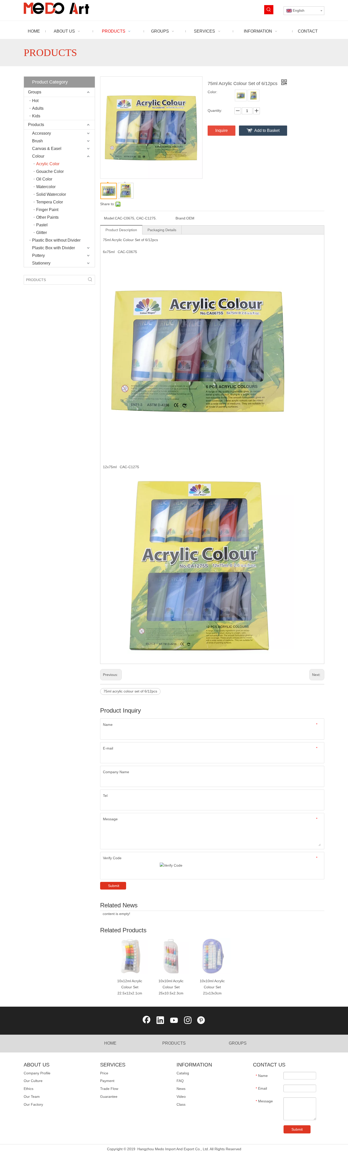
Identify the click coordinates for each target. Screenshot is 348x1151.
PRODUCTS (174, 1043)
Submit (113, 886)
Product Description (121, 230)
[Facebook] (146, 1021)
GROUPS (238, 1043)
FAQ (180, 1081)
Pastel (42, 225)
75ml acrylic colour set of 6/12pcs (130, 691)
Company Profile (37, 1073)
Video (181, 1096)
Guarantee (108, 1096)
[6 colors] (241, 95)
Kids (36, 116)
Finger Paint (47, 209)
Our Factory (33, 1104)
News (181, 1089)
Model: (109, 218)
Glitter (41, 232)
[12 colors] (253, 95)
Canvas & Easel (46, 148)
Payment (107, 1081)
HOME (110, 1043)
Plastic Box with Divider (53, 248)
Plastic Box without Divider (56, 240)
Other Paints (47, 217)
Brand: (181, 218)
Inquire (221, 130)
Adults (38, 108)
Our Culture (33, 1081)
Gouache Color (50, 171)
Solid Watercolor (51, 194)
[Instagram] (188, 1021)
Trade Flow (109, 1089)
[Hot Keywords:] (268, 9)
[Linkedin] (160, 1021)
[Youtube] (174, 1021)
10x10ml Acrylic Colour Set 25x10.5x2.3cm (170, 987)
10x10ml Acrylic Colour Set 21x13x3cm (212, 987)
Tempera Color (49, 202)
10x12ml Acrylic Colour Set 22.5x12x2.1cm (129, 987)
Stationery (41, 263)
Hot (35, 101)
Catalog (183, 1073)
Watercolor (46, 187)
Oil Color (44, 179)
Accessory (41, 133)
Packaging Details (162, 230)
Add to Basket (266, 130)
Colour (38, 156)
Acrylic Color (47, 164)
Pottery (38, 255)
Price (104, 1073)
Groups (34, 92)
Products (36, 124)
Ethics (28, 1089)
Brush (37, 141)
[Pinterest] (201, 1021)
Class (181, 1104)
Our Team (32, 1096)
